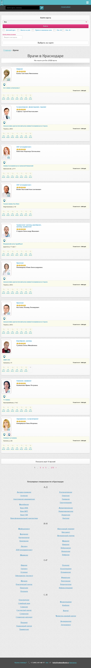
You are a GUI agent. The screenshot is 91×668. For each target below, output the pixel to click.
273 (52, 468)
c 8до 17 (3, 254)
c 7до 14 (30, 176)
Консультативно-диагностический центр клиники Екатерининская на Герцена (25, 126)
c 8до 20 (3, 98)
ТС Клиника (6, 400)
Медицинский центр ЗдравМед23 (13, 244)
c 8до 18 (25, 98)
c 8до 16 (30, 98)
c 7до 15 (25, 176)
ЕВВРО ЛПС (6, 360)
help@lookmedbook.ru (61, 663)
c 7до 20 (3, 176)
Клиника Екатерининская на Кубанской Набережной (18, 166)
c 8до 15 (25, 136)
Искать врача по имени (9, 34)
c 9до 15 (30, 410)
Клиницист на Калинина (10, 438)
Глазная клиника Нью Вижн (11, 204)
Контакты (73, 663)
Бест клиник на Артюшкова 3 (11, 88)
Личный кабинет (65, 7)
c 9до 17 (25, 214)
